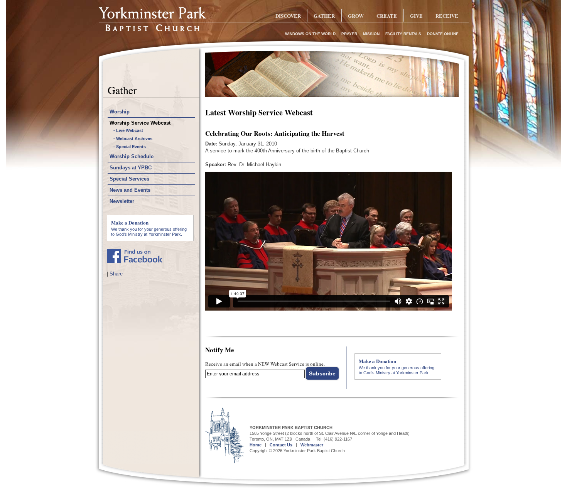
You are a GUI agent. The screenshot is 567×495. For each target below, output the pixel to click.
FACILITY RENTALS (403, 34)
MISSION (371, 34)
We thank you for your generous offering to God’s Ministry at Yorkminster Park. (149, 228)
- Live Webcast (128, 130)
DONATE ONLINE (443, 34)
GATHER (324, 15)
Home (256, 445)
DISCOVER (288, 15)
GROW (356, 15)
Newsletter (122, 201)
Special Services (129, 179)
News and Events (130, 190)
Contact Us (281, 445)
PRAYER (349, 34)
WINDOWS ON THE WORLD (310, 34)
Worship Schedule (132, 156)
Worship (120, 112)
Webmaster (311, 445)
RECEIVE (446, 15)
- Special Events (129, 146)
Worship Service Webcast (140, 123)
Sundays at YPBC (131, 168)
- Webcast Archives (132, 138)
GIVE (416, 15)
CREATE (386, 15)
